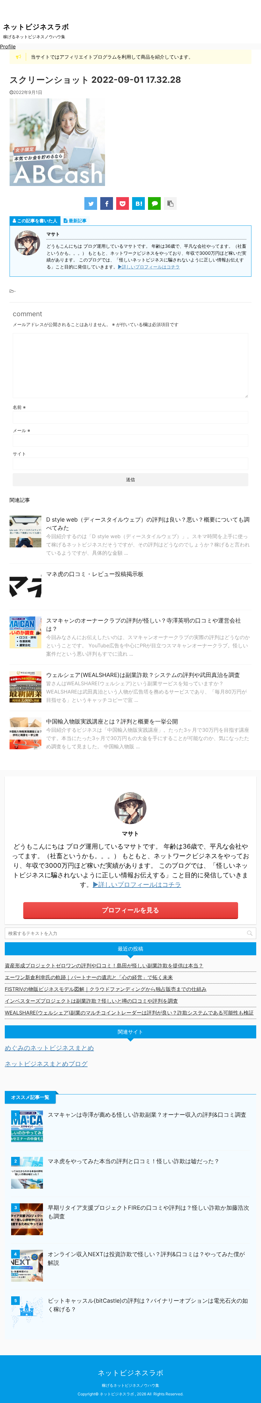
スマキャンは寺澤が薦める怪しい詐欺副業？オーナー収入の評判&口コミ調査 (147, 1114)
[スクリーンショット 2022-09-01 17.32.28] (138, 203)
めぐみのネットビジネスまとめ (49, 1048)
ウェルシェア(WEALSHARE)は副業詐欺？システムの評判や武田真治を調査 (143, 675)
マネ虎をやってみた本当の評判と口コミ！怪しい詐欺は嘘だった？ (134, 1161)
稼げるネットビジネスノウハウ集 (130, 1385)
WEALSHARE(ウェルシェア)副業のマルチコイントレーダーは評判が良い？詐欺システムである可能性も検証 (129, 1012)
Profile (8, 46)
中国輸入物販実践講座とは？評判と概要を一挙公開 (112, 721)
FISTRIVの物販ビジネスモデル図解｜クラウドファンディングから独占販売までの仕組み (106, 989)
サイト (19, 453)
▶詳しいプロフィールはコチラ (149, 266)
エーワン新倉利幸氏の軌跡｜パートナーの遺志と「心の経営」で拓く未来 (89, 977)
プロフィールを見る (130, 910)
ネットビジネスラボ (36, 27)
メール (21, 430)
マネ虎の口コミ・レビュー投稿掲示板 (95, 574)
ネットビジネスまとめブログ (46, 1064)
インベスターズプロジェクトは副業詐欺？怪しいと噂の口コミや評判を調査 (91, 1001)
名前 (19, 407)
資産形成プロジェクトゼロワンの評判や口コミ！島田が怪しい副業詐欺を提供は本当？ (104, 965)
